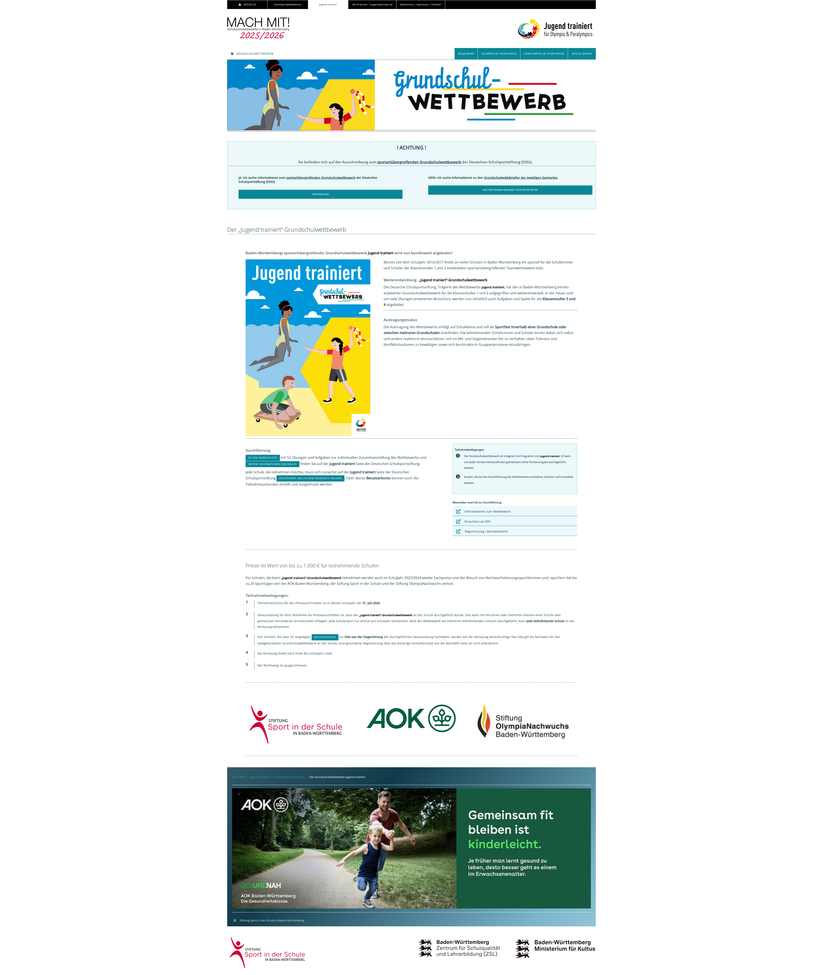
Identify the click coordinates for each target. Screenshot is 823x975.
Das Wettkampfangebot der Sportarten (510, 189)
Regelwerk (466, 54)
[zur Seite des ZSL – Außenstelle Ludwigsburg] (459, 944)
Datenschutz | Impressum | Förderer (420, 4)
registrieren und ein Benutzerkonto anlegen (310, 478)
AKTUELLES (250, 4)
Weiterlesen (320, 194)
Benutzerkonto (325, 637)
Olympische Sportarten (499, 54)
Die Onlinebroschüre (262, 457)
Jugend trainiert (328, 4)
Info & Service (582, 54)
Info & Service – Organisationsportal (372, 4)
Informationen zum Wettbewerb (488, 511)
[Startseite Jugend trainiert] (555, 26)
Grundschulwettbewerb (254, 54)
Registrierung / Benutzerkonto (486, 531)
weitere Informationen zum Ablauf (272, 464)
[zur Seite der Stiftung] (267, 952)
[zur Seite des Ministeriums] (555, 945)
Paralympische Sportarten (544, 54)
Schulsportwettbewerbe (287, 4)
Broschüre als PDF (478, 521)
